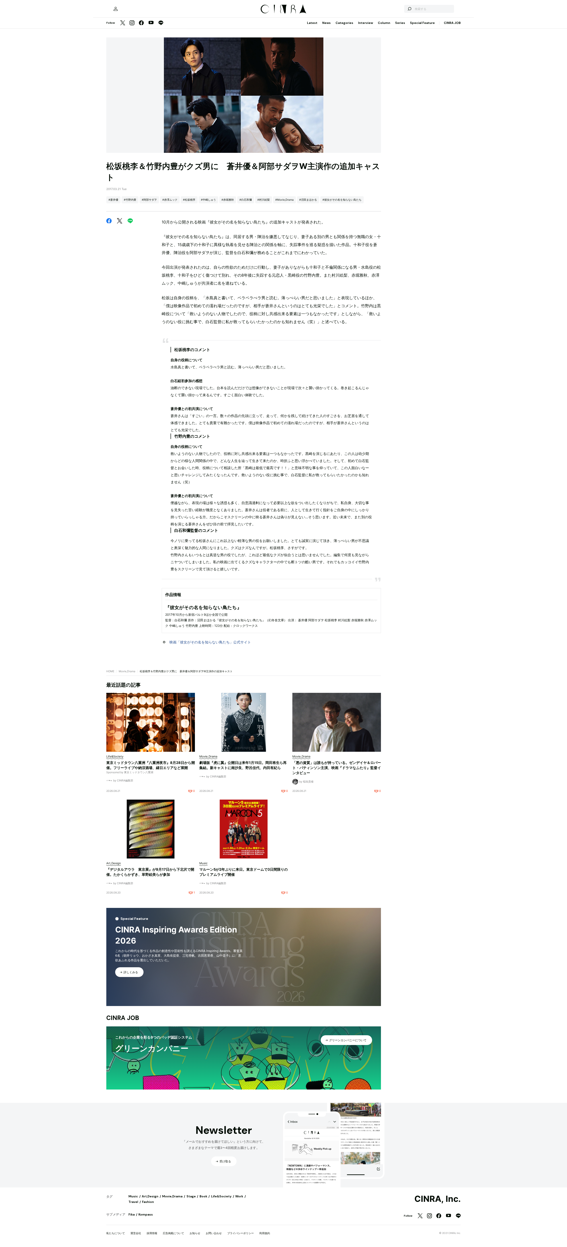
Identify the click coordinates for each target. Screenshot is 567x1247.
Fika (131, 1214)
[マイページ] (115, 9)
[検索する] (409, 9)
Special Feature (422, 23)
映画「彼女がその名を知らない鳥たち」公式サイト (210, 642)
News (326, 23)
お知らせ (195, 1233)
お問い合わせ (214, 1233)
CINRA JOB (452, 23)
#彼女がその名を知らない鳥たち (341, 199)
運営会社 (135, 1233)
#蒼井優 (113, 199)
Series (400, 23)
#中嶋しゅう (208, 199)
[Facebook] (141, 23)
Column (384, 23)
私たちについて (115, 1233)
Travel (133, 1201)
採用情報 (152, 1233)
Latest (312, 23)
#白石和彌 (245, 199)
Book (203, 1196)
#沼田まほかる (308, 199)
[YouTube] (151, 23)
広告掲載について (173, 1233)
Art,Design (150, 1196)
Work (239, 1196)
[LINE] (160, 23)
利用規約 (264, 1233)
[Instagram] (132, 23)
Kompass (145, 1214)
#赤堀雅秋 (227, 199)
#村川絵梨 (263, 199)
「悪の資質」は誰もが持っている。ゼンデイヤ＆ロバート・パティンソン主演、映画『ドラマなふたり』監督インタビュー (336, 767)
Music (133, 1196)
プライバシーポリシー (240, 1233)
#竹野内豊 (130, 199)
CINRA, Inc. (437, 1199)
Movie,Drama (127, 671)
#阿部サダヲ (149, 199)
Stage (191, 1196)
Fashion (148, 1201)
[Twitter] (122, 23)
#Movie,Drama (284, 199)
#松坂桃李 (189, 199)
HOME (110, 671)
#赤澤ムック (169, 199)
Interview (365, 23)
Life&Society (221, 1196)
